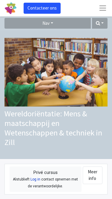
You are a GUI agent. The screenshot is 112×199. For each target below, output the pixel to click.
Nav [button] (46, 23)
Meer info (92, 175)
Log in (35, 179)
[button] (100, 23)
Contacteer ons (42, 8)
